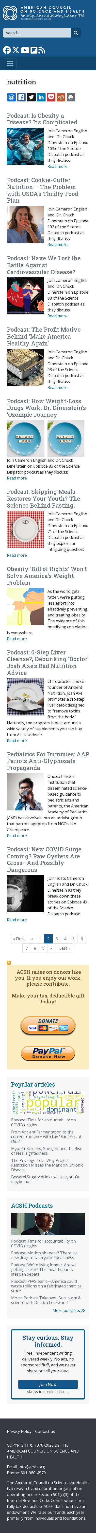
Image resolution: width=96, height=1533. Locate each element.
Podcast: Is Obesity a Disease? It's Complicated (42, 119)
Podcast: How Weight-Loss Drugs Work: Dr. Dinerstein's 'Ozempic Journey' (46, 408)
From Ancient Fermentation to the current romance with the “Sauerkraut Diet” (46, 1136)
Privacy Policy (19, 1431)
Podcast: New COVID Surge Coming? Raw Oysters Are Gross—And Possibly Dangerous (44, 859)
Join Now (48, 1384)
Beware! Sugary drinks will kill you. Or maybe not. (45, 1179)
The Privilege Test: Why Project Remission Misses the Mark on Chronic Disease (47, 1165)
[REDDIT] (61, 97)
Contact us (45, 1431)
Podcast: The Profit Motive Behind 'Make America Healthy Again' (44, 336)
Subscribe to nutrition (9, 963)
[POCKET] (51, 97)
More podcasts (66, 1310)
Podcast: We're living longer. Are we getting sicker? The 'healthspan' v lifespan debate (44, 1269)
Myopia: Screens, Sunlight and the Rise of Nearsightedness (46, 1151)
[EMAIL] (11, 97)
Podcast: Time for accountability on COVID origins (43, 1122)
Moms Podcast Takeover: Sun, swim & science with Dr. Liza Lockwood (46, 1300)
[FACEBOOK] (21, 97)
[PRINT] (71, 97)
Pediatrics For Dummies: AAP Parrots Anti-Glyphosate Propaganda (48, 761)
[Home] (46, 13)
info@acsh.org (31, 1467)
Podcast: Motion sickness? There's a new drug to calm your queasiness (44, 1255)
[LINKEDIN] (41, 97)
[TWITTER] (31, 97)
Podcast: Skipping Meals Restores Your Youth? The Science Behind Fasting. (43, 498)
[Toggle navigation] (10, 63)
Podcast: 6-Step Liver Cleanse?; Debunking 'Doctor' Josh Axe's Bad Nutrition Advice (48, 662)
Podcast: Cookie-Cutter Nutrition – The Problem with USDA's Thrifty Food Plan (42, 190)
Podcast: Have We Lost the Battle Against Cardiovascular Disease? (44, 265)
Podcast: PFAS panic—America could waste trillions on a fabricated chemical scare (46, 1286)
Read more (57, 166)
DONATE (48, 1020)
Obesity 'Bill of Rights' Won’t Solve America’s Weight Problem (47, 575)
